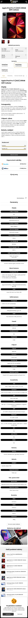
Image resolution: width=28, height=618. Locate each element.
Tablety (4, 531)
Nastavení (20, 614)
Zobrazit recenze (14, 154)
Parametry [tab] (10, 75)
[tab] (19, 75)
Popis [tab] (3, 75)
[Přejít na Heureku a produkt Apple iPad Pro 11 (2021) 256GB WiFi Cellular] (24, 5)
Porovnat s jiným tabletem (14, 524)
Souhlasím (8, 614)
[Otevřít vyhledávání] (26, 2)
